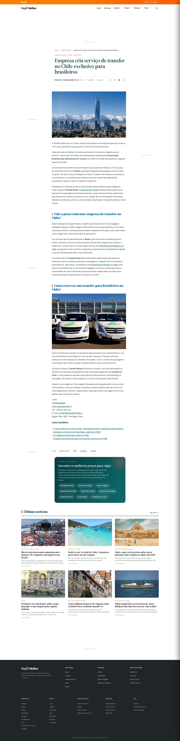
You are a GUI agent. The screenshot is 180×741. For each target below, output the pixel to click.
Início (99, 8)
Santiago (77, 55)
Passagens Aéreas (67, 485)
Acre (51, 704)
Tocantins (52, 722)
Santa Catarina (139, 710)
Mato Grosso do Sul (84, 713)
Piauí (22, 722)
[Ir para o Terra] (25, 2)
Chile (70, 55)
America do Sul (64, 451)
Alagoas (24, 704)
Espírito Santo (110, 704)
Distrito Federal (83, 704)
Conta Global (82, 497)
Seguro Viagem (102, 485)
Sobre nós (133, 672)
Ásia (66, 683)
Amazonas (53, 710)
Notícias (107, 8)
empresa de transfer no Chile (104, 264)
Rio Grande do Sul (140, 707)
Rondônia (52, 716)
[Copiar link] (123, 80)
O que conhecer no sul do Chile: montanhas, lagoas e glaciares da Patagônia (88, 428)
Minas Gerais (110, 707)
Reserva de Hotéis (85, 485)
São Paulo (109, 713)
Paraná (136, 704)
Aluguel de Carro (66, 497)
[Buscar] (156, 8)
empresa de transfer (90, 190)
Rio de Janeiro (110, 710)
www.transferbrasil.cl (61, 406)
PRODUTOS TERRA (150, 2)
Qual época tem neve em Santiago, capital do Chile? (77, 432)
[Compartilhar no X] (115, 80)
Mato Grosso (82, 710)
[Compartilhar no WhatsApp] (119, 80)
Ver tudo (153, 513)
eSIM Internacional (88, 491)
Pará (50, 713)
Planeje (137, 8)
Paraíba (23, 716)
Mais (146, 8)
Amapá (51, 707)
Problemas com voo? (99, 497)
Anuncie (133, 676)
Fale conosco (134, 679)
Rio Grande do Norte (28, 726)
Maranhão (24, 713)
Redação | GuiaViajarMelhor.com (67, 80)
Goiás (80, 707)
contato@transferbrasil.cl (70, 413)
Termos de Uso (135, 683)
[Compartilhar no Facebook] (110, 80)
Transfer (93, 451)
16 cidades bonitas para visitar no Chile (71, 435)
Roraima (52, 719)
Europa (67, 676)
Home (56, 50)
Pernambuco (25, 719)
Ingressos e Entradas (107, 491)
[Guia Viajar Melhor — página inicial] (29, 8)
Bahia (23, 707)
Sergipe (24, 729)
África (67, 687)
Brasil (127, 8)
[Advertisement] (90, 27)
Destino (117, 8)
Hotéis (100, 672)
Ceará (23, 710)
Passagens (102, 676)
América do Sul (66, 50)
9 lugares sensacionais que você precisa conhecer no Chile (80, 438)
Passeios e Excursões (68, 491)
